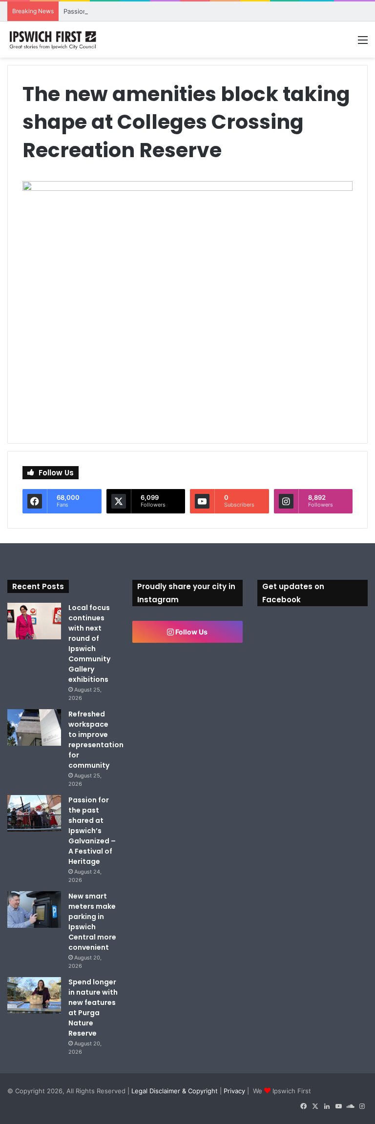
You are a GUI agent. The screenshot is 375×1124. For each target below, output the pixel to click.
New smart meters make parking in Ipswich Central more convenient (92, 921)
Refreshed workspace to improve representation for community (96, 739)
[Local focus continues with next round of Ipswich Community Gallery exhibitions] (34, 621)
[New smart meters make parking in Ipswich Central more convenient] (34, 909)
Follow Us (191, 632)
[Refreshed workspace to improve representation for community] (34, 727)
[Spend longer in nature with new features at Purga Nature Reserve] (34, 995)
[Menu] (363, 43)
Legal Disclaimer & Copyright (174, 1091)
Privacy (234, 1091)
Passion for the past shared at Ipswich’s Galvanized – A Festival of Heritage (92, 830)
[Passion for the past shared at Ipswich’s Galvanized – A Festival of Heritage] (34, 813)
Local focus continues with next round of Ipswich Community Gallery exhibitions (89, 643)
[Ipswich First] (53, 39)
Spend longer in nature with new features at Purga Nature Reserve (93, 1007)
